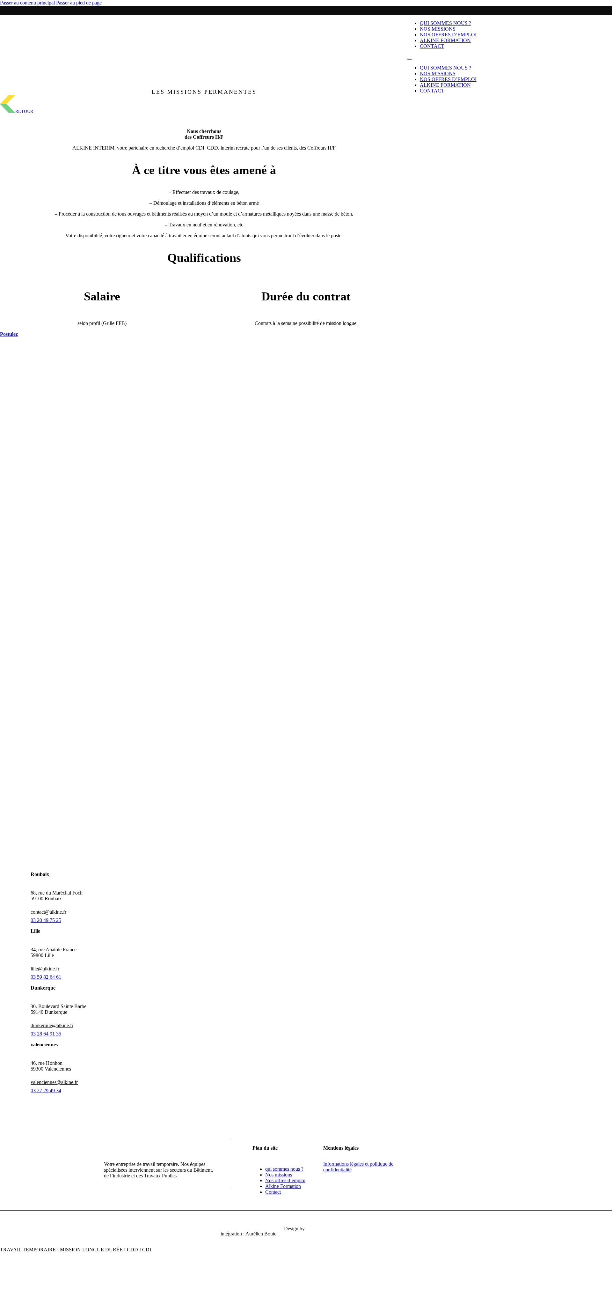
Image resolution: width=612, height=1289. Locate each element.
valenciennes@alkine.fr (54, 1082)
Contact (432, 46)
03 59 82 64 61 (46, 977)
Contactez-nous (204, 456)
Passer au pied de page (79, 2)
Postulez (9, 334)
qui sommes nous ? (445, 23)
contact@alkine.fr (48, 912)
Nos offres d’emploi (448, 34)
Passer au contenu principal (27, 2)
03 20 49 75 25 (46, 920)
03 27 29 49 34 (46, 1090)
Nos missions (437, 29)
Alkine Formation (445, 40)
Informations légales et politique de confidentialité (358, 1166)
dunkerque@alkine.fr (52, 1025)
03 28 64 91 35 (46, 1033)
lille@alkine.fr (45, 968)
